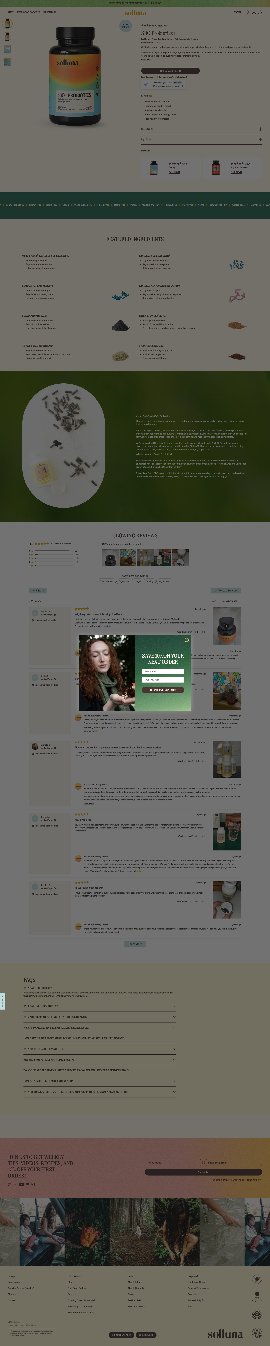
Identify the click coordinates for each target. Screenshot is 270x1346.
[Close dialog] (186, 640)
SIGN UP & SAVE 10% (163, 690)
